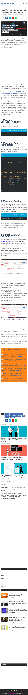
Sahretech (7, 3)
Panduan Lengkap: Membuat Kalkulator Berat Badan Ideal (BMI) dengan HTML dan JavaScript (13, 439)
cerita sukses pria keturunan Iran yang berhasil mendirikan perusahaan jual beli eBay (17, 619)
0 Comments (19, 14)
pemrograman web (17, 415)
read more (20, 356)
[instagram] (16, 690)
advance (7, 414)
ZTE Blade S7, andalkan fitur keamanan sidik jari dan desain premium (17, 627)
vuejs (2, 586)
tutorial (12, 417)
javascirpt (3, 575)
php (23, 415)
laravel (15, 414)
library (20, 414)
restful (7, 417)
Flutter (2, 573)
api (11, 414)
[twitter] (14, 690)
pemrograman (8, 415)
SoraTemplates (10, 693)
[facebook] (11, 690)
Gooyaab (23, 693)
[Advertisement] (14, 64)
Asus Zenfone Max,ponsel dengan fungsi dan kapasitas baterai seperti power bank (18, 610)
